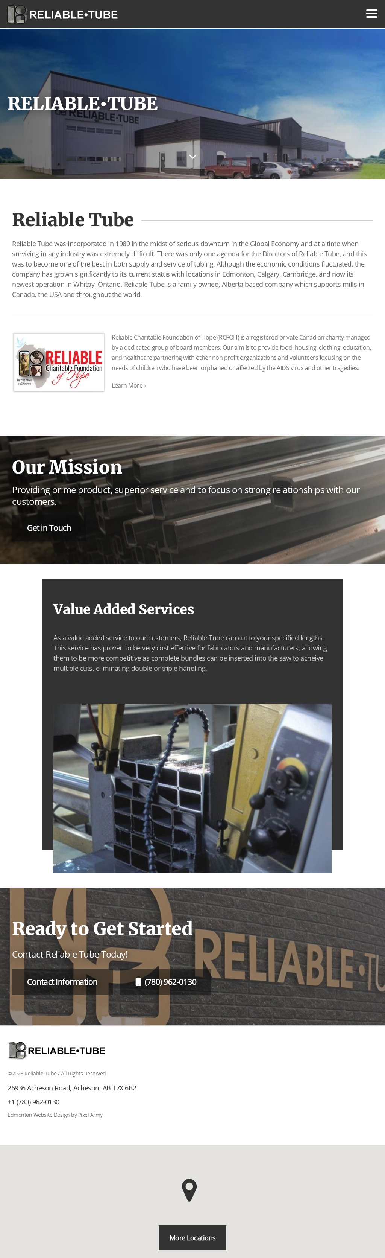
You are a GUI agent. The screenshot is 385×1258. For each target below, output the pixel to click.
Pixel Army (90, 1114)
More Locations (193, 1237)
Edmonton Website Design (39, 1114)
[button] (192, 1190)
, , (72, 1087)
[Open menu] (371, 13)
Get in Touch (49, 527)
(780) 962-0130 (170, 981)
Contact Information (62, 981)
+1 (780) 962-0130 (33, 1101)
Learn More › (129, 385)
